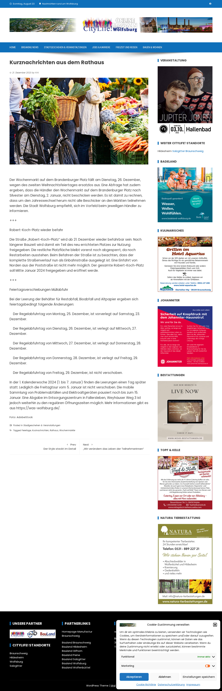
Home (13, 47)
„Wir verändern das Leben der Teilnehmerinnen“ (113, 447)
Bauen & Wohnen (152, 47)
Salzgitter (16, 666)
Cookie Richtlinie (146, 684)
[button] (215, 624)
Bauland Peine (71, 655)
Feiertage (26, 430)
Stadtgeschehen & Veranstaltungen (65, 47)
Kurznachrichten (40, 430)
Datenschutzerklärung (171, 684)
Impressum (193, 684)
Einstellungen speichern (199, 677)
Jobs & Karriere (101, 47)
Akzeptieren (134, 677)
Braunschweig (19, 653)
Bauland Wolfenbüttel (76, 667)
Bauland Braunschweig (76, 642)
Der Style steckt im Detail (60, 447)
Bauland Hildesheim (74, 646)
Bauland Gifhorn (72, 651)
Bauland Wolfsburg (74, 663)
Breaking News (30, 47)
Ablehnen (165, 677)
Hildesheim (17, 657)
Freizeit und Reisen (126, 47)
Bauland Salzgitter (74, 659)
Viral (113, 685)
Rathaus (54, 430)
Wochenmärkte (67, 430)
